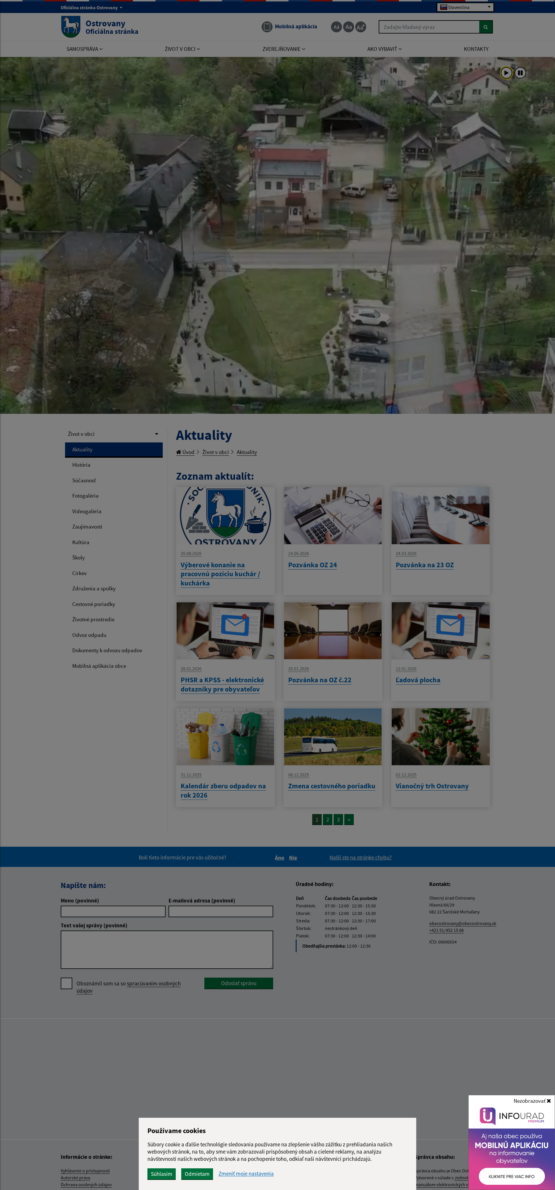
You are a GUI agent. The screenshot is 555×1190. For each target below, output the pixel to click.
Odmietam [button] (197, 1173)
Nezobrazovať (530, 1100)
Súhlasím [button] (161, 1173)
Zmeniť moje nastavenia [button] (246, 1173)
